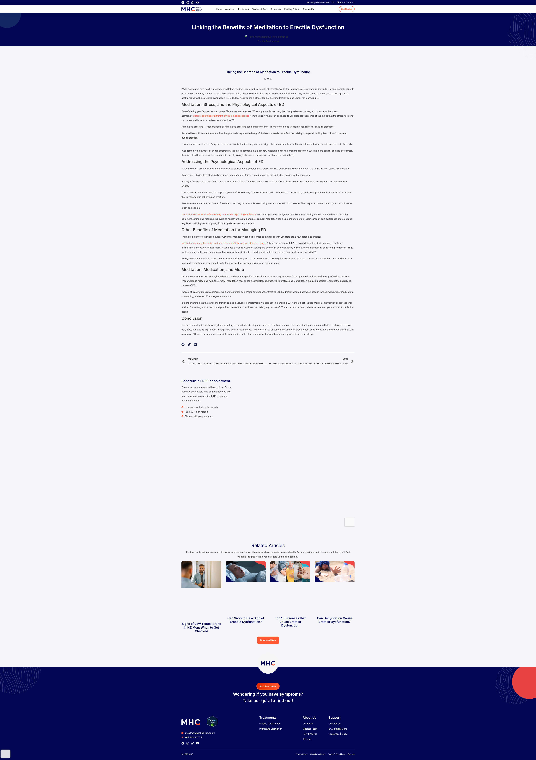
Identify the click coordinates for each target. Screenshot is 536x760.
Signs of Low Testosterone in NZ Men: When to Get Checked (201, 627)
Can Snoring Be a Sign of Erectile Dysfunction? (245, 620)
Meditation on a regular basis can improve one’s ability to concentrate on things (223, 243)
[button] (183, 344)
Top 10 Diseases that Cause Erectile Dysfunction (290, 621)
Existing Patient (291, 9)
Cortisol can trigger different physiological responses (221, 115)
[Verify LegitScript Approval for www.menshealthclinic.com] (212, 726)
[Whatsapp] (192, 2)
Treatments (243, 9)
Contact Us (308, 9)
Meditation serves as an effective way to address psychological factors (218, 214)
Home (219, 9)
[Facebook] (182, 2)
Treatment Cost (259, 9)
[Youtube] (197, 2)
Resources (276, 9)
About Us (229, 9)
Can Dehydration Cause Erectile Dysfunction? (334, 620)
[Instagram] (187, 2)
